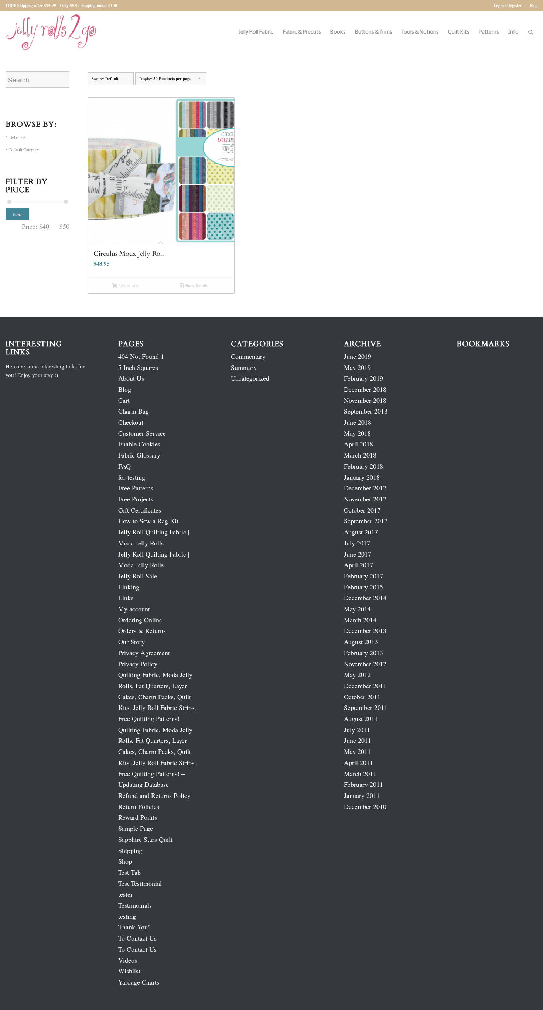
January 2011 (362, 795)
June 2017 (357, 554)
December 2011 (365, 685)
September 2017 (365, 520)
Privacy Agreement (144, 652)
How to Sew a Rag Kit (148, 520)
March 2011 (360, 773)
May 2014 (357, 608)
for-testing (131, 477)
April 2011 (358, 762)
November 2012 (365, 663)
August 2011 (361, 718)
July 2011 (357, 729)
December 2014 (365, 597)
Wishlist (129, 970)
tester (125, 894)
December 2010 (365, 806)
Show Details (196, 286)
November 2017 (365, 498)
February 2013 (363, 652)
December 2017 (365, 487)
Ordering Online (140, 619)
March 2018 (360, 454)
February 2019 (363, 378)
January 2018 (362, 477)
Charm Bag (133, 411)
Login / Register (508, 5)
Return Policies (138, 806)
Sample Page (135, 828)
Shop (125, 861)
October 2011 (362, 696)
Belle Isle (17, 137)
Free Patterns (135, 487)
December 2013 (365, 630)
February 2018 (363, 466)
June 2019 (357, 356)
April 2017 (358, 564)
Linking (128, 586)
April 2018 (358, 443)
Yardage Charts (138, 981)
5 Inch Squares (138, 367)
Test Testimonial (140, 883)
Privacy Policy (137, 663)
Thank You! (134, 926)
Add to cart (128, 286)
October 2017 (362, 510)
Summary (244, 367)
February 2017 (363, 575)
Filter (17, 214)
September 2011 (365, 707)
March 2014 (360, 619)
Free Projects (135, 498)
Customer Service (142, 433)
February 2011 (363, 784)
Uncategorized (250, 378)
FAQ (124, 466)
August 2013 (361, 641)
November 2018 (365, 400)
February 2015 (363, 586)
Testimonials (135, 905)
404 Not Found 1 (141, 356)
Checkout (130, 422)
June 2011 (357, 740)
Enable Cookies (139, 443)
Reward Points (137, 817)
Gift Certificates (139, 510)
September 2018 (365, 411)
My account (134, 608)
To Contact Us (137, 938)
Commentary (248, 356)
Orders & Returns (142, 630)
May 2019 (357, 367)
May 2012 (357, 674)
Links (125, 597)
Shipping (130, 850)
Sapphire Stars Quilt (145, 839)
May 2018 (357, 433)
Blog (534, 5)
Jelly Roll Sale (137, 575)
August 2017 (361, 531)
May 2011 (357, 751)
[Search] (530, 32)
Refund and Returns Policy (154, 795)
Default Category (24, 149)
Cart (124, 400)
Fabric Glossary (139, 454)
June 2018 (357, 422)
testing (127, 916)
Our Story (131, 641)
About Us (131, 378)
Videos (127, 960)
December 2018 (365, 389)
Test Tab (129, 872)
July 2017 (357, 542)
